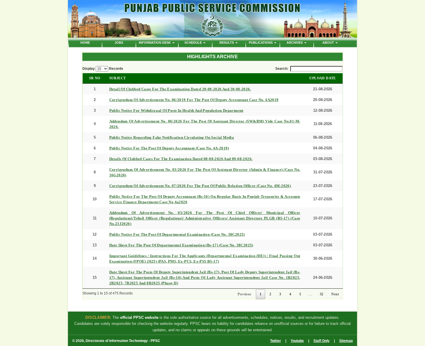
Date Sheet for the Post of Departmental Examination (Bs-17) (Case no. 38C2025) (181, 245)
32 (322, 294)
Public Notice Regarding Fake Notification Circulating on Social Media (171, 137)
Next (335, 294)
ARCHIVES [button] (295, 42)
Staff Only (321, 341)
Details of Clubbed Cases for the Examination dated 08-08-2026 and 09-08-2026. (181, 159)
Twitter (275, 341)
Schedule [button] (193, 42)
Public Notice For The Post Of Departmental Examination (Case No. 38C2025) (177, 234)
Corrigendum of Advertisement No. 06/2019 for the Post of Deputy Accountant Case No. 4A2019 (194, 100)
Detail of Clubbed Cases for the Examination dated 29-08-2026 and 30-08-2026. (180, 89)
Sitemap (346, 341)
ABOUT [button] (328, 42)
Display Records (102, 69)
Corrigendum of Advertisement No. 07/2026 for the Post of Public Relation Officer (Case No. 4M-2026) (200, 186)
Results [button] (227, 42)
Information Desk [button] (155, 42)
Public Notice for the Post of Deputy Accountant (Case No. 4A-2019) (169, 148)
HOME (85, 42)
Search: (281, 69)
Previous (244, 294)
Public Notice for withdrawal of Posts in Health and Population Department (176, 110)
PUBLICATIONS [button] (261, 42)
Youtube (297, 341)
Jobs (118, 42)
